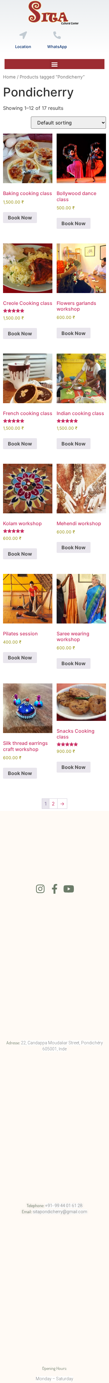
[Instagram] (40, 889)
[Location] (23, 35)
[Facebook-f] (54, 889)
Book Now (20, 218)
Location (23, 46)
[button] (55, 64)
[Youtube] (69, 889)
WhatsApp (57, 46)
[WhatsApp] (57, 35)
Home (9, 77)
